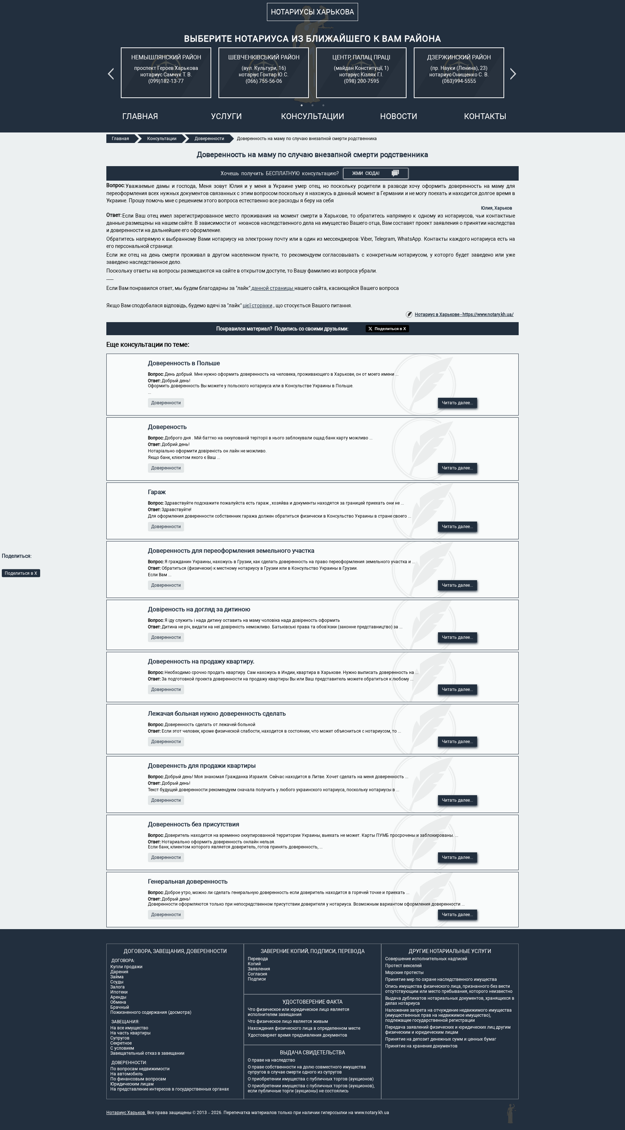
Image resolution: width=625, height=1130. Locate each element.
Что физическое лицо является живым (288, 1021)
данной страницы (272, 288)
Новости (398, 116)
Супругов (119, 1038)
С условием (122, 1048)
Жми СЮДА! (365, 173)
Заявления (259, 968)
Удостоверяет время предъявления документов (297, 1035)
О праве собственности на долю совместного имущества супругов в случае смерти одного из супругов (307, 1069)
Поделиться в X (21, 572)
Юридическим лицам (132, 1084)
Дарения (119, 971)
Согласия (257, 974)
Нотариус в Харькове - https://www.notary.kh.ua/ (464, 314)
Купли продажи (126, 966)
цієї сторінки (257, 305)
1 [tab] (301, 105)
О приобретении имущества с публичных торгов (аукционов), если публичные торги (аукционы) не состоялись (311, 1088)
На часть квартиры (130, 1033)
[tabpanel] (166, 72)
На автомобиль (126, 1073)
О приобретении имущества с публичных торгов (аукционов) (311, 1078)
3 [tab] (323, 105)
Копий (254, 963)
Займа (117, 976)
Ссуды (116, 981)
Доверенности (166, 402)
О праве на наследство (271, 1060)
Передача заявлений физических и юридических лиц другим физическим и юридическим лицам (448, 1030)
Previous (112, 74)
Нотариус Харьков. (126, 1112)
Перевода (258, 958)
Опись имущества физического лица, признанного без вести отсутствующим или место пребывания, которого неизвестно (449, 989)
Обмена (118, 1002)
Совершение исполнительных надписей (426, 958)
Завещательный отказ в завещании (147, 1053)
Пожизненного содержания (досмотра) (150, 1012)
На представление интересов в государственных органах (169, 1089)
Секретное (121, 1043)
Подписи (257, 979)
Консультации (312, 116)
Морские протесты (404, 972)
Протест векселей (403, 965)
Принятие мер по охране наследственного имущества (441, 979)
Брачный (119, 1007)
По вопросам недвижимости (140, 1068)
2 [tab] (312, 105)
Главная (140, 116)
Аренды (118, 997)
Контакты (485, 116)
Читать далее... (457, 402)
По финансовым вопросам (138, 1078)
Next (514, 74)
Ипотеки (119, 992)
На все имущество (129, 1027)
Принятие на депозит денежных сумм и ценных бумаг (440, 1039)
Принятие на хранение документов (421, 1046)
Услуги (226, 116)
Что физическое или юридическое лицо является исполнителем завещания (298, 1012)
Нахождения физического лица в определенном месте (304, 1028)
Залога (117, 987)
